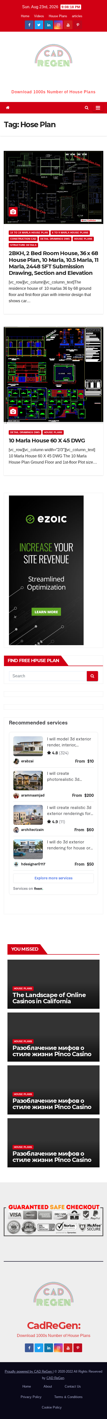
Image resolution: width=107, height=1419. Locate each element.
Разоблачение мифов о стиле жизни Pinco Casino (51, 1051)
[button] (87, 107)
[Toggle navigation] (98, 107)
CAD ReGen (55, 1378)
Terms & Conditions (68, 1397)
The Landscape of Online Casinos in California (49, 998)
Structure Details (23, 245)
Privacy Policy (31, 1397)
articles (77, 16)
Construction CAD (23, 238)
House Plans (58, 16)
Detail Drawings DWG (55, 238)
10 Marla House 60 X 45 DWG (47, 440)
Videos (39, 16)
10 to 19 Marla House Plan (29, 232)
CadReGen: (53, 82)
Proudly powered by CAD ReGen (29, 1371)
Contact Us (73, 1386)
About (48, 1386)
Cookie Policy (52, 1407)
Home (25, 16)
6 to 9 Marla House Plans (70, 232)
